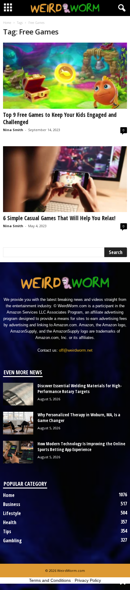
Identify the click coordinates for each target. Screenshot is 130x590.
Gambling (12, 540)
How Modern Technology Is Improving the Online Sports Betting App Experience (81, 446)
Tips (7, 531)
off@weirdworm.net (76, 350)
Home (7, 23)
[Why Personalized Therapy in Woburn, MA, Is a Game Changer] (18, 423)
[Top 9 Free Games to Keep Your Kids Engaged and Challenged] (65, 76)
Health (9, 522)
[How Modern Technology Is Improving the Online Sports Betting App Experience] (18, 452)
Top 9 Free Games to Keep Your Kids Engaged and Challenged (60, 118)
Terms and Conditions (50, 580)
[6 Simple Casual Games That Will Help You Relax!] (65, 179)
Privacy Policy (88, 580)
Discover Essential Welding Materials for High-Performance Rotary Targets (79, 388)
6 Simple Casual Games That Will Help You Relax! (59, 218)
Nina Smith (13, 129)
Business (11, 504)
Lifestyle (12, 513)
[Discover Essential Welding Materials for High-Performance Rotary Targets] (18, 394)
